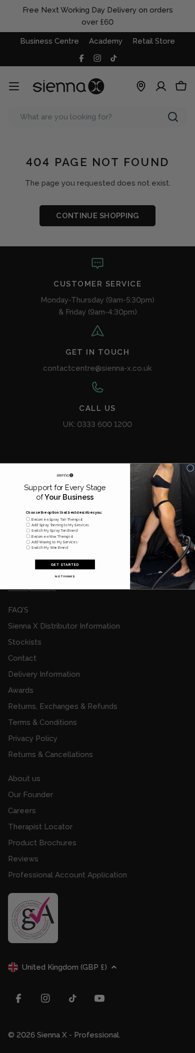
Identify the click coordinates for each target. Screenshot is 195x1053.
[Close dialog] (190, 468)
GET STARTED (65, 564)
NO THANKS (64, 576)
